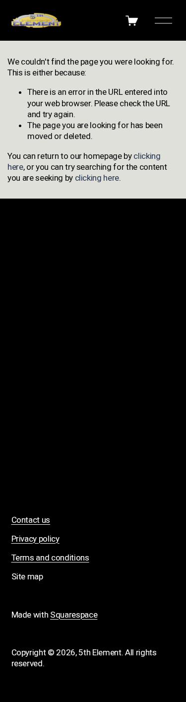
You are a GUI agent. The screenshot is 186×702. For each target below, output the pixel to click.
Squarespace (73, 615)
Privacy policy (35, 539)
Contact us (31, 520)
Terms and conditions (50, 557)
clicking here (97, 178)
